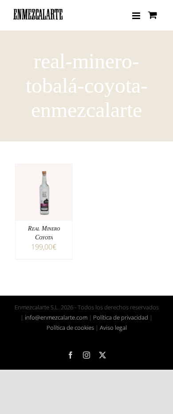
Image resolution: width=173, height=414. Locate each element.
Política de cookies (70, 328)
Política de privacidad (120, 317)
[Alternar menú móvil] (137, 15)
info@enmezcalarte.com (56, 317)
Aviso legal (113, 328)
